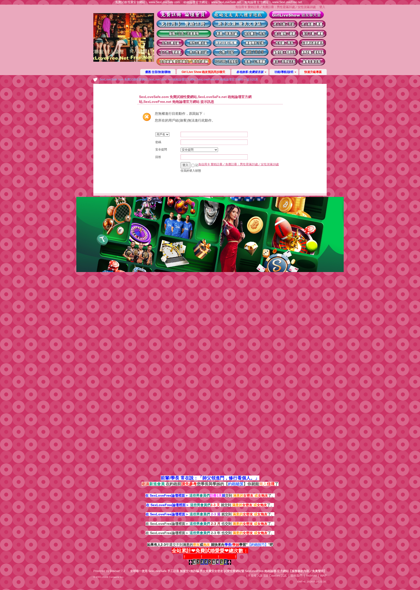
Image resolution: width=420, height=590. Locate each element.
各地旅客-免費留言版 (249, 72)
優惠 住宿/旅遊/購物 (158, 72)
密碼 (158, 142)
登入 (322, 7)
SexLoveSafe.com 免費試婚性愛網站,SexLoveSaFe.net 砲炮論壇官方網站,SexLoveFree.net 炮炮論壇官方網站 (171, 79)
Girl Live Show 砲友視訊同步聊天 (203, 72)
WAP (323, 575)
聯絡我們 (296, 575)
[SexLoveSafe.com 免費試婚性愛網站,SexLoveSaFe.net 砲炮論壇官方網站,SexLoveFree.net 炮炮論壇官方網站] (123, 60)
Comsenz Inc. (116, 577)
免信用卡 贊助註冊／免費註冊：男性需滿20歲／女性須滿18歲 (275, 7)
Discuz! (115, 571)
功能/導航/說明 (283, 72)
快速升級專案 (313, 72)
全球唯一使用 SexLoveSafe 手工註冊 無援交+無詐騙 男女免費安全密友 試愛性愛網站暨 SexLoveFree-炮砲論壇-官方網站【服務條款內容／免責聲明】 (228, 571)
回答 (158, 157)
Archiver (311, 575)
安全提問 (161, 149)
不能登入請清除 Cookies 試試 (267, 575)
